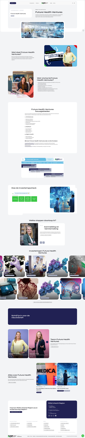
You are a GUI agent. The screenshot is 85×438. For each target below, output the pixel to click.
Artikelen (46, 423)
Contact (63, 426)
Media (51, 3)
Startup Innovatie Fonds (29, 144)
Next (47, 342)
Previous (9, 342)
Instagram (49, 416)
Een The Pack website (59, 436)
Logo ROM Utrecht (45, 3)
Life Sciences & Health (15, 423)
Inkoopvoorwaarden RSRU (51, 436)
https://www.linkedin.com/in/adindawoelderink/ (11, 356)
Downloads (46, 426)
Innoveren (29, 423)
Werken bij (63, 428)
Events (54, 3)
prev (41, 242)
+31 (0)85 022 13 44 (52, 413)
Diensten (37, 3)
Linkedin (51, 416)
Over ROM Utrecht (65, 423)
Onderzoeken (47, 428)
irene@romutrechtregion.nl (30, 356)
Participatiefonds (28, 146)
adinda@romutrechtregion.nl (9, 356)
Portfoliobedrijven (65, 430)
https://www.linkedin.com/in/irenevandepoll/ (32, 356)
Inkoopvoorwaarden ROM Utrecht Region (42, 436)
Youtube (53, 416)
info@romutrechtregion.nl (54, 410)
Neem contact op (54, 346)
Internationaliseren (31, 426)
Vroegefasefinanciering (29, 143)
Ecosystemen (32, 3)
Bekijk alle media (12, 382)
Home (36, 9)
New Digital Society (15, 426)
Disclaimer (34, 436)
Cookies (28, 436)
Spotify (56, 416)
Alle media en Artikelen (49, 430)
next (43, 242)
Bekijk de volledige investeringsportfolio (43, 302)
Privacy (31, 436)
